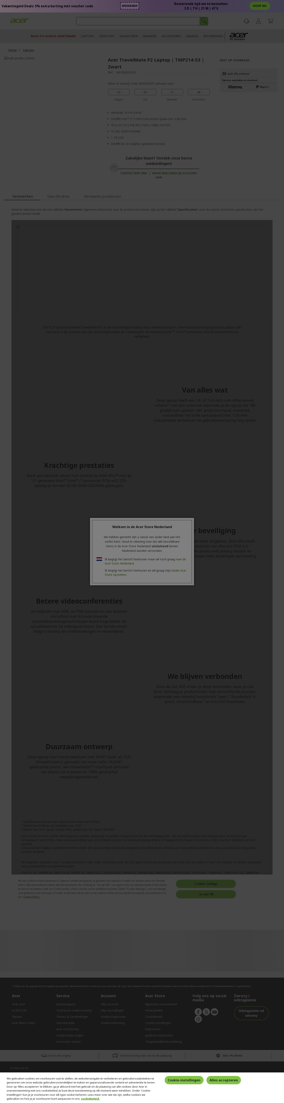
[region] (142, 1087)
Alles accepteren (224, 1080)
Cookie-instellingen (184, 1080)
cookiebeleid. (90, 1099)
